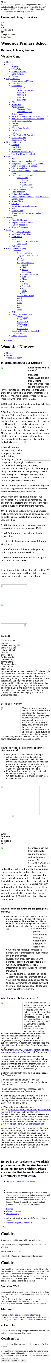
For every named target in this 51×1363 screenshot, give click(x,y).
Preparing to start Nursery (22, 222)
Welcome (15, 67)
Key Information (13, 78)
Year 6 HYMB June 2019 (27, 241)
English (25, 265)
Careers (15, 76)
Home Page (6, 37)
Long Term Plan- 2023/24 (27, 255)
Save (24, 1361)
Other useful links (19, 189)
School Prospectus (19, 71)
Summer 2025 (22, 328)
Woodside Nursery (19, 220)
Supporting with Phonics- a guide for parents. (30, 196)
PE (23, 281)
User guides (27, 185)
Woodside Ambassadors (21, 232)
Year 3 (19, 303)
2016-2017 (21, 93)
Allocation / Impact (25, 109)
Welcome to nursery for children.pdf (21, 1181)
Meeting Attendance (25, 88)
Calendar (15, 144)
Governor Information (26, 90)
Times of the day (18, 192)
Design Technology (30, 274)
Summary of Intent (24, 253)
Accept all (15, 1256)
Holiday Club (17, 211)
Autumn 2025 (22, 317)
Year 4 (19, 305)
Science (25, 269)
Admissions (16, 104)
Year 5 (19, 307)
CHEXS (15, 203)
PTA (13, 159)
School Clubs (17, 201)
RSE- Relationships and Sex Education (28, 119)
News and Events (13, 142)
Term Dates (16, 149)
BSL (24, 288)
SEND (14, 133)
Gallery (15, 239)
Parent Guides (22, 178)
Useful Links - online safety (23, 175)
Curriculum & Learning (16, 248)
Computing (26, 272)
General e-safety (28, 187)
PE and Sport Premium (21, 128)
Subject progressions (25, 262)
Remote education (19, 137)
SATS (14, 208)
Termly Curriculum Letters (22, 314)
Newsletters (16, 147)
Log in (4, 25)
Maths (24, 267)
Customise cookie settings (32, 1256)
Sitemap (9, 1209)
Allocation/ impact (24, 111)
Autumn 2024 (22, 324)
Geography (26, 286)
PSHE (24, 291)
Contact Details (18, 74)
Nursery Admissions (20, 225)
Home (8, 62)
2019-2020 (21, 100)
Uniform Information (20, 194)
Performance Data (19, 83)
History (25, 284)
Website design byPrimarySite (19, 1223)
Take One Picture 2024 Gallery (24, 154)
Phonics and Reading (25, 295)
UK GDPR (16, 130)
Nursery (9, 218)
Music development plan (22, 121)
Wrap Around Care (19, 168)
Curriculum (16, 251)
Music (24, 279)
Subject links (22, 260)
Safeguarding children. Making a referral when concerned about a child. (28, 164)
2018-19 (20, 97)
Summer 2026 (22, 321)
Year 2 (19, 300)
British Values (17, 114)
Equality (15, 126)
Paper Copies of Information (23, 135)
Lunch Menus (17, 199)
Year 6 (19, 310)
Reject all (5, 1256)
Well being (16, 246)
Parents (9, 156)
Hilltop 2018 (22, 244)
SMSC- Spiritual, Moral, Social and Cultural (30, 116)
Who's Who (16, 69)
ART (24, 277)
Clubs (14, 338)
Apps (24, 182)
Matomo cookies (14, 1315)
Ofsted (14, 102)
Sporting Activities (19, 336)
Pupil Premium (18, 107)
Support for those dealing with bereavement (29, 161)
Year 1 (19, 298)
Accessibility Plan (19, 140)
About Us (10, 64)
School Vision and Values (22, 81)
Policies (15, 123)
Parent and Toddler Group (22, 152)
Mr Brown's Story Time (21, 234)
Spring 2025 (22, 326)
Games (25, 180)
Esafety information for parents (24, 206)
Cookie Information (14, 1211)
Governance (17, 86)
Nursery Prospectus (20, 227)
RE (23, 293)
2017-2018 (21, 95)
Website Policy (12, 1213)
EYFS (19, 258)
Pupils (8, 229)
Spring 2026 (22, 319)
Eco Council (17, 236)
